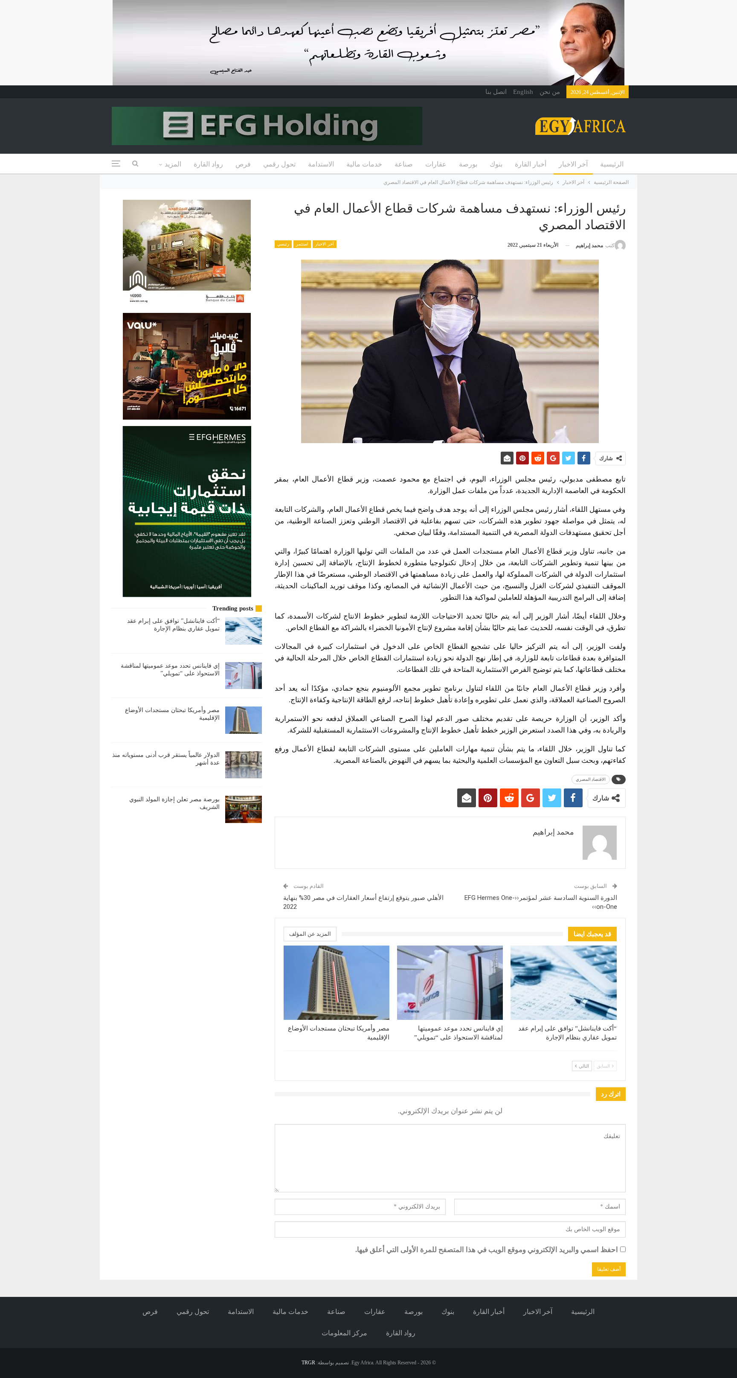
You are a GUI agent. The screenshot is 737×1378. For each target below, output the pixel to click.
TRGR (308, 1363)
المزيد (173, 164)
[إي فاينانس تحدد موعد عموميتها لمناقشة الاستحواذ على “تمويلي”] (450, 983)
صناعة (404, 164)
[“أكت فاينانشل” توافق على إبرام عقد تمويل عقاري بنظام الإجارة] (563, 983)
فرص (243, 164)
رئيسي (283, 244)
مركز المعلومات (344, 1333)
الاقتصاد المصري (591, 779)
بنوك (496, 164)
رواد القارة (208, 164)
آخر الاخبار (573, 164)
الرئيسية (612, 164)
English (523, 91)
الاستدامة (321, 164)
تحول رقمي (279, 164)
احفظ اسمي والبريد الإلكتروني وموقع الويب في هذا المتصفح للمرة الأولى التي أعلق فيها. (486, 1250)
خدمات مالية (364, 164)
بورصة (468, 164)
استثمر (302, 244)
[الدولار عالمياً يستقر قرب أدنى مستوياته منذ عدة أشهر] (243, 765)
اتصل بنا (496, 91)
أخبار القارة (530, 164)
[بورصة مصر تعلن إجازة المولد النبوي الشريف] (243, 809)
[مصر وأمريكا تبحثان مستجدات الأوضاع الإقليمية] (336, 983)
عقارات (436, 164)
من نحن (550, 91)
